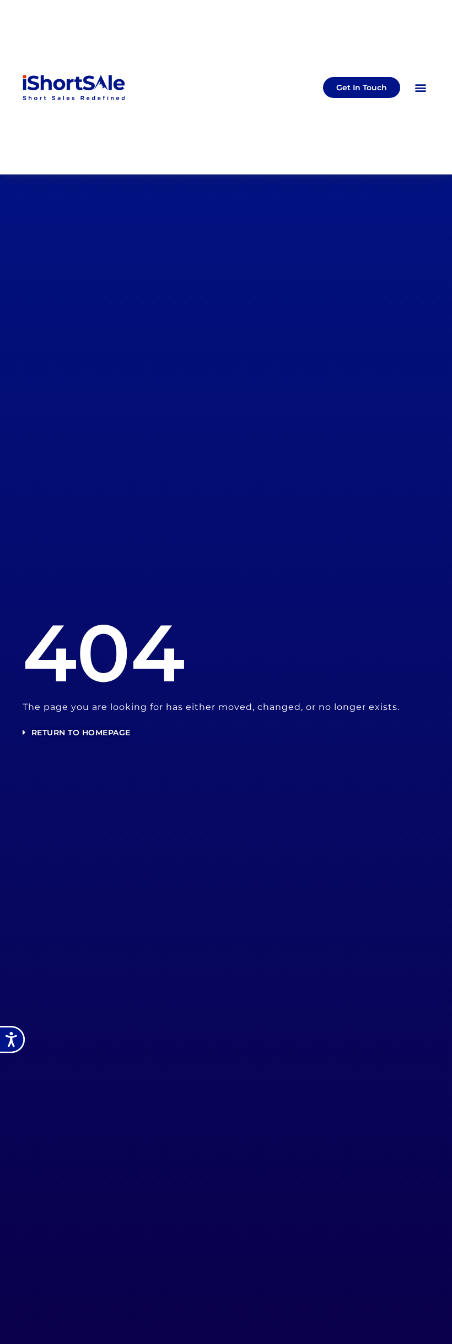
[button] (420, 87)
